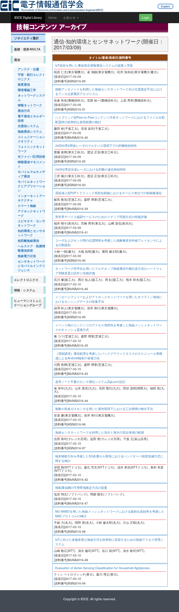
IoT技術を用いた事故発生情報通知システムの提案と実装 (94, 65)
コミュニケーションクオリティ (31, 139)
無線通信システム (30, 131)
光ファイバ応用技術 (31, 156)
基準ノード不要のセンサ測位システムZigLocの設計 (90, 381)
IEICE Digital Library (28, 17)
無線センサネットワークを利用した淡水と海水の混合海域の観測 (99, 432)
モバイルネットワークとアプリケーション (31, 185)
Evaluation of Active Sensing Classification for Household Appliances (102, 568)
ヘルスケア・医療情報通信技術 (31, 248)
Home (52, 17)
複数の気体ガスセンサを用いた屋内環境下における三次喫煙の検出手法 (104, 408)
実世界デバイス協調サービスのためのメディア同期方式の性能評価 (101, 216)
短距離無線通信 (28, 240)
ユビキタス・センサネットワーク (31, 223)
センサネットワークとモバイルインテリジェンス (31, 265)
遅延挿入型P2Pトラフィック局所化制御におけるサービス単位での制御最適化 (108, 193)
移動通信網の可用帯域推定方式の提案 (81, 487)
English (165, 6)
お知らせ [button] (69, 17)
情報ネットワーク (30, 105)
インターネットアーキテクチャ (31, 198)
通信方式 (24, 110)
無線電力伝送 (27, 256)
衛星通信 (24, 84)
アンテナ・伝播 (28, 69)
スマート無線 (27, 205)
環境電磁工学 (27, 90)
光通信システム (28, 126)
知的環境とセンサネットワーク (31, 232)
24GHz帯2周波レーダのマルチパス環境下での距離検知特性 (96, 145)
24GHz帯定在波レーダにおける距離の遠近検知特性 (90, 169)
